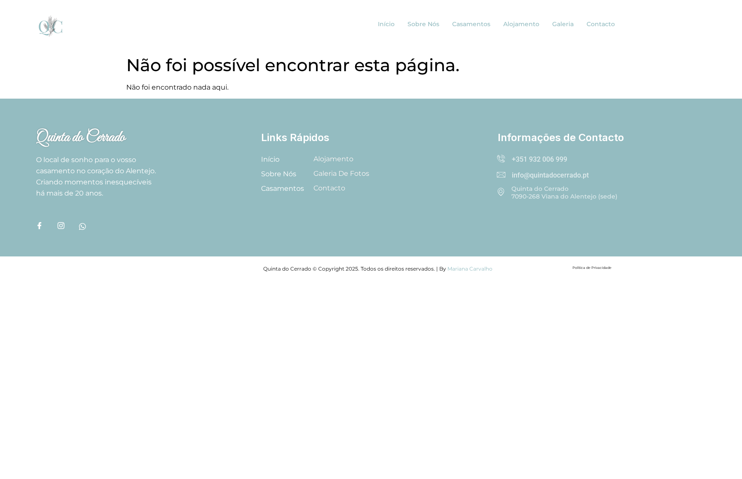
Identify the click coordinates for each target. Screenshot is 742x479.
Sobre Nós (423, 24)
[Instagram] (66, 227)
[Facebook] (44, 227)
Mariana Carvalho (470, 268)
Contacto (601, 24)
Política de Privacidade (591, 267)
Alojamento (521, 24)
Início (386, 24)
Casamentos (471, 24)
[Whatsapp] (87, 227)
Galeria (563, 24)
